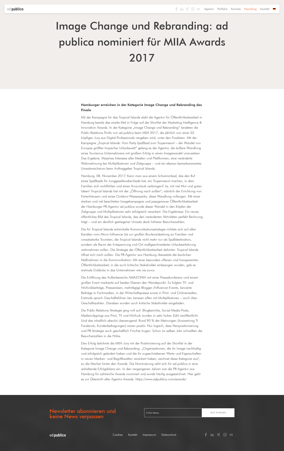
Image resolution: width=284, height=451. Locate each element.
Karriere (236, 9)
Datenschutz (168, 434)
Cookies (118, 434)
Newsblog (250, 9)
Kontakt (264, 9)
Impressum (149, 434)
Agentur (209, 9)
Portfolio (222, 9)
